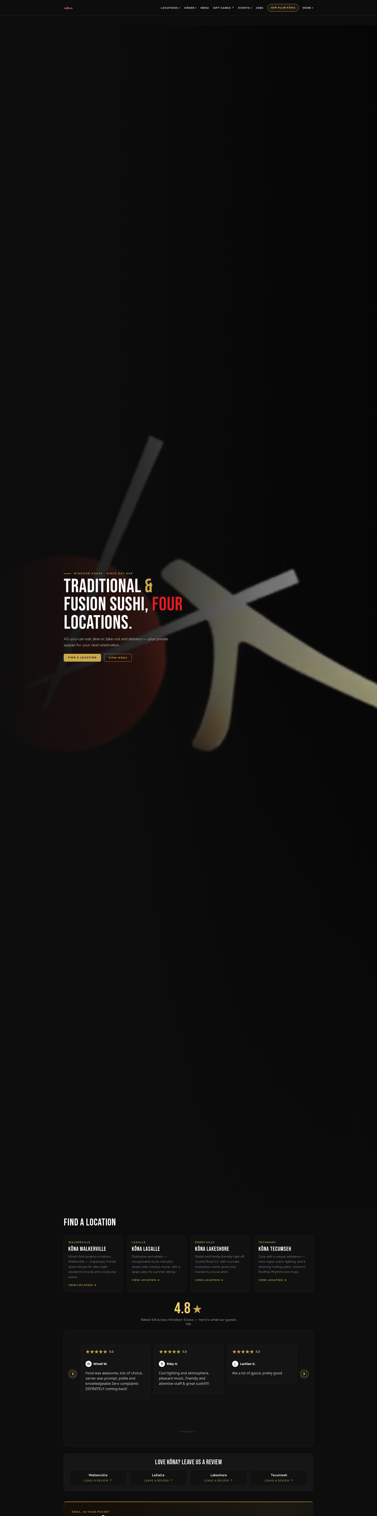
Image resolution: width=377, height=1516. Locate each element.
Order (190, 8)
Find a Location (82, 657)
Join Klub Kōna (283, 7)
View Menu (118, 657)
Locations (170, 8)
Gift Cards (223, 8)
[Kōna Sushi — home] (68, 8)
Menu (204, 8)
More (308, 8)
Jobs (259, 8)
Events (245, 8)
